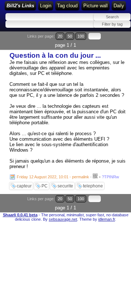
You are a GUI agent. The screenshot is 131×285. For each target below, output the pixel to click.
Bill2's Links (20, 5)
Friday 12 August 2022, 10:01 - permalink (53, 177)
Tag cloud (67, 5)
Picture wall (95, 5)
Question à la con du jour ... (55, 55)
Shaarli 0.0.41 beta (20, 215)
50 (70, 36)
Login (45, 5)
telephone (93, 186)
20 (60, 36)
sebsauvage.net (63, 219)
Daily (119, 5)
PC (44, 186)
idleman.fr (106, 219)
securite (65, 186)
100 (81, 36)
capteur (24, 186)
